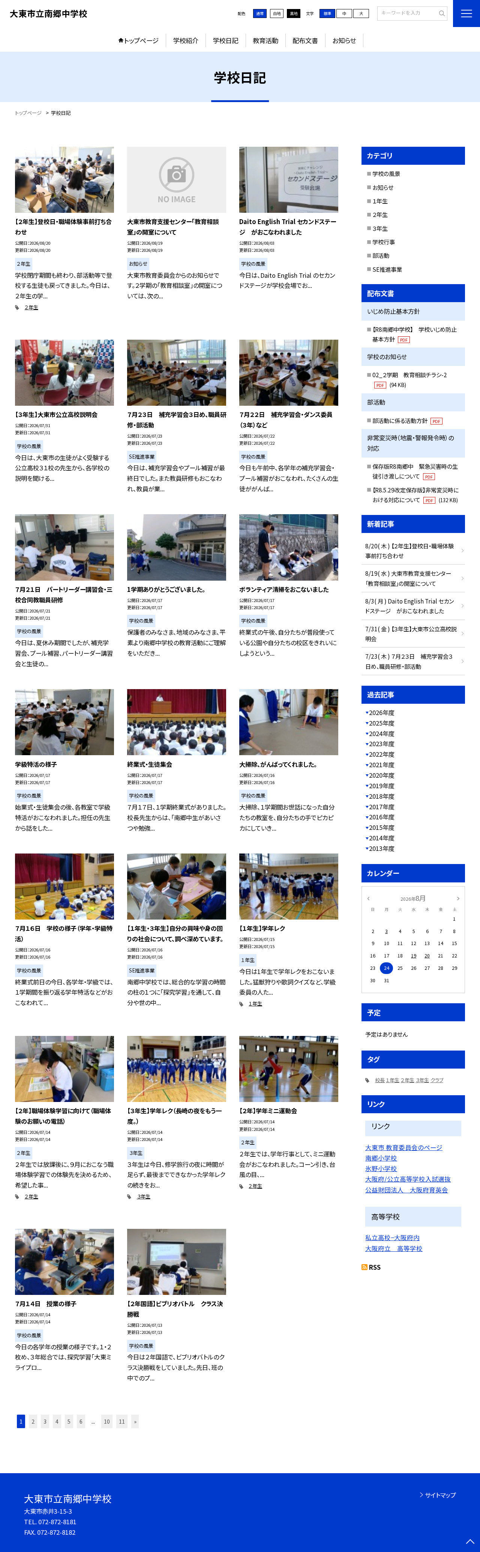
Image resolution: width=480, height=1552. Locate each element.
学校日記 (225, 40)
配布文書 (305, 40)
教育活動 (265, 40)
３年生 (143, 1196)
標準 (327, 13)
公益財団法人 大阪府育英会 (406, 1189)
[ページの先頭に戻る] (470, 1542)
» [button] (135, 1421)
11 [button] (122, 1421)
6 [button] (81, 1421)
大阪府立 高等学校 (394, 1248)
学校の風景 (386, 173)
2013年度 (381, 848)
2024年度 (381, 733)
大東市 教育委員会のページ (403, 1147)
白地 (276, 13)
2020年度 (381, 775)
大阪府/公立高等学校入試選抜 (408, 1178)
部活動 (380, 255)
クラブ (436, 1080)
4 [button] (57, 1421)
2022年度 (381, 754)
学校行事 (383, 242)
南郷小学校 (381, 1157)
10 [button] (107, 1421)
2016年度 (381, 816)
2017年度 (381, 806)
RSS (375, 1267)
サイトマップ (440, 1494)
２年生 (31, 307)
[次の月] (458, 897)
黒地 (293, 13)
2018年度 (381, 796)
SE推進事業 (387, 269)
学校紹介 (185, 40)
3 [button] (45, 1421)
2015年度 (381, 827)
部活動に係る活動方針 (406, 420)
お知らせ (344, 40)
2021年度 (381, 764)
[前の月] (368, 897)
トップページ (141, 40)
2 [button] (33, 1421)
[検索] (440, 13)
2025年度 (381, 722)
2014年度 (381, 837)
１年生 (255, 1003)
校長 (380, 1080)
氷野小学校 (381, 1168)
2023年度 (381, 743)
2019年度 (381, 785)
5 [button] (69, 1421)
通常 (260, 13)
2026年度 (381, 712)
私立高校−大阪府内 (392, 1237)
